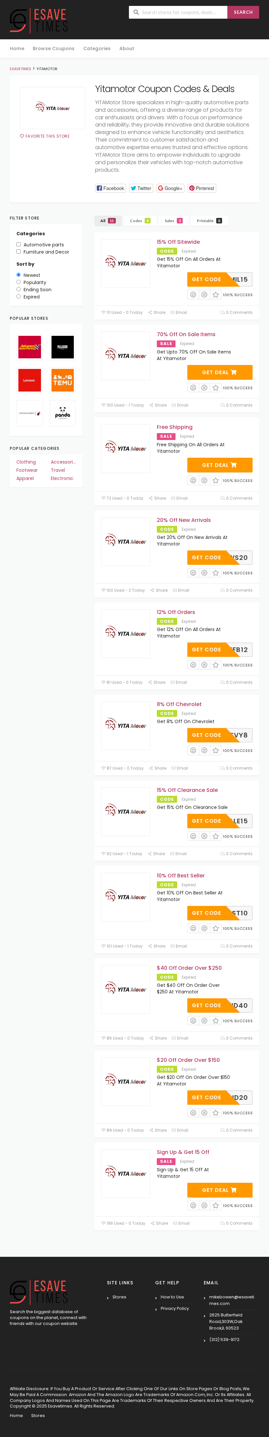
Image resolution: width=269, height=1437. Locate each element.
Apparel (25, 478)
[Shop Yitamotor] (52, 108)
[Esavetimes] (39, 20)
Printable (208, 220)
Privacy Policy (175, 1308)
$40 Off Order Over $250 (189, 968)
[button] (110, 188)
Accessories (63, 462)
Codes (139, 220)
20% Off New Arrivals (184, 520)
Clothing (26, 462)
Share (159, 312)
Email (181, 312)
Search (243, 12)
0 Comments (239, 312)
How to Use (172, 1297)
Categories (97, 48)
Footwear (27, 470)
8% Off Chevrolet (179, 704)
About (126, 48)
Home (17, 48)
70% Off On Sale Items (186, 334)
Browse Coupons (54, 48)
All (107, 220)
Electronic (62, 478)
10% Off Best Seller (181, 875)
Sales (173, 220)
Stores (119, 1297)
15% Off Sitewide (178, 242)
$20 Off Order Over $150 (188, 1060)
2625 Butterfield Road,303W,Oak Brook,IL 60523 (225, 1321)
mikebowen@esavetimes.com (231, 1300)
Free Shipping (175, 427)
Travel (58, 470)
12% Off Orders (176, 612)
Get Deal (216, 372)
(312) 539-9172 (224, 1339)
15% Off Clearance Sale (187, 790)
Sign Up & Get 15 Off (183, 1152)
